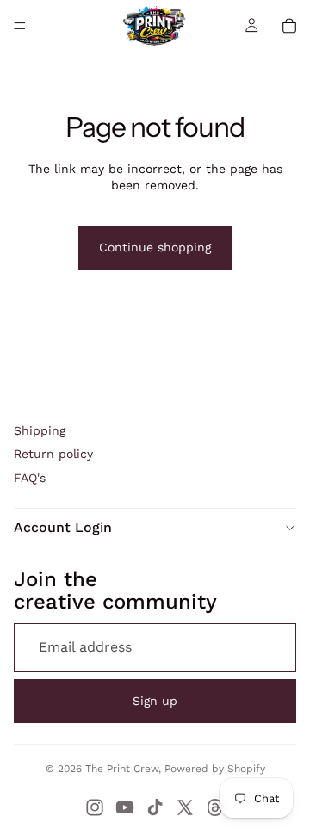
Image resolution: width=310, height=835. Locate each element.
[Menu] (20, 26)
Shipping (39, 430)
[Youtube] (125, 807)
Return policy (53, 454)
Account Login (63, 527)
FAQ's (30, 478)
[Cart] (289, 26)
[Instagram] (94, 807)
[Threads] (215, 807)
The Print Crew (121, 769)
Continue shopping (155, 247)
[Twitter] (185, 807)
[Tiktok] (155, 807)
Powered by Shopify (214, 769)
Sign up (155, 701)
